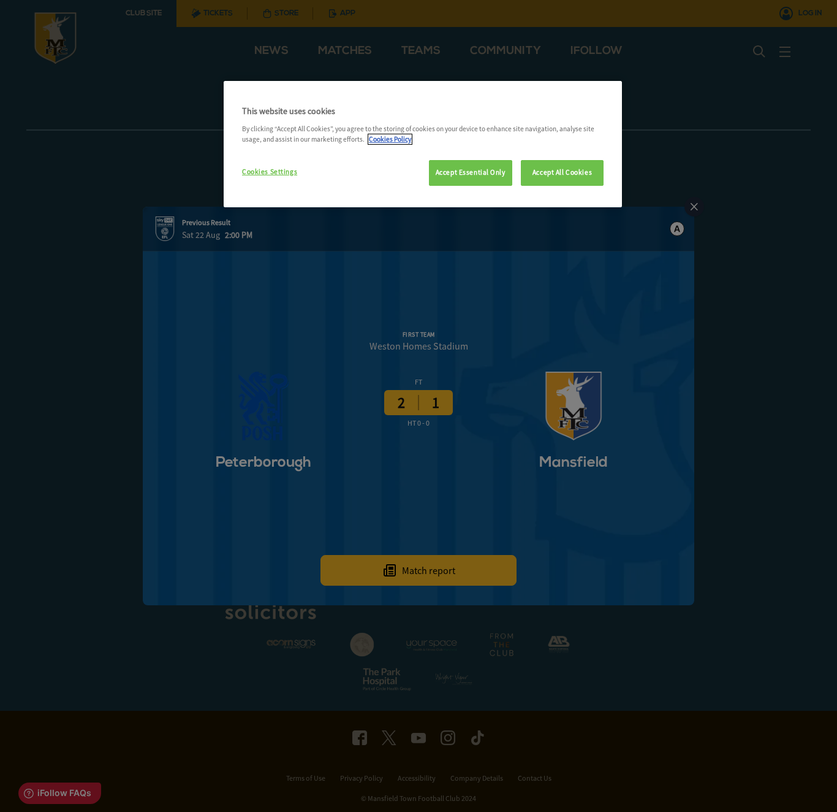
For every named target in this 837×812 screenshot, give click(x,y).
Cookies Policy (390, 139)
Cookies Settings (269, 171)
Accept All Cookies (562, 172)
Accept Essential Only (471, 172)
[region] (423, 144)
